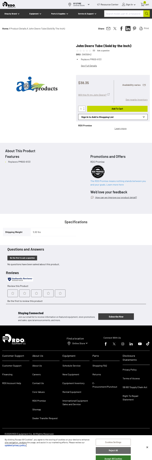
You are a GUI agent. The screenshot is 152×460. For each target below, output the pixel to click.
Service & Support (86, 13)
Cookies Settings (113, 442)
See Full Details (89, 65)
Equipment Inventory (73, 383)
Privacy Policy (130, 369)
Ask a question (103, 50)
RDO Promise (39, 400)
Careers (36, 374)
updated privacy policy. (15, 445)
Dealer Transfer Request (45, 418)
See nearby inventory (137, 99)
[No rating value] (84, 51)
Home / (6, 28)
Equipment (34, 13)
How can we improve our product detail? (116, 197)
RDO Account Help (11, 383)
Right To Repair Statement (130, 397)
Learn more (121, 128)
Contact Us (38, 383)
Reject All (113, 450)
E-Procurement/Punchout (104, 385)
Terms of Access (131, 378)
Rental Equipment (72, 391)
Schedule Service (71, 365)
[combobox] (127, 13)
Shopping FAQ (99, 365)
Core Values (38, 391)
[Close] (147, 447)
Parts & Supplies (58, 13)
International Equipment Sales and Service (75, 402)
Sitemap (36, 409)
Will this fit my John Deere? (92, 94)
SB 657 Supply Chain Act (135, 387)
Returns (96, 374)
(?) (144, 84)
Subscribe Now (116, 316)
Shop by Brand (10, 13)
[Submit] (146, 13)
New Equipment (70, 374)
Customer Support (12, 365)
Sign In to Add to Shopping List (97, 116)
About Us (37, 365)
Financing (7, 374)
